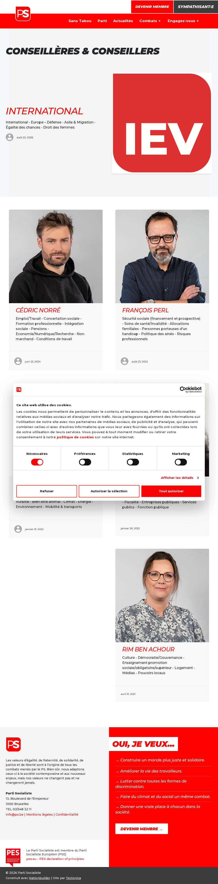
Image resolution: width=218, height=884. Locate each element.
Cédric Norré (38, 310)
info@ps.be (14, 814)
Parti (102, 21)
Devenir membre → (141, 829)
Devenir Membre (152, 7)
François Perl (145, 310)
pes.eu (31, 859)
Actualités (123, 21)
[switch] (85, 462)
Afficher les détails (177, 478)
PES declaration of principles (61, 859)
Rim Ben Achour (148, 649)
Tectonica (73, 878)
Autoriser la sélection (109, 491)
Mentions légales (39, 814)
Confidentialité (67, 814)
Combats (148, 21)
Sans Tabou (80, 21)
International (44, 111)
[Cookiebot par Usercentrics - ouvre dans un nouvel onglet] (183, 389)
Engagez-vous (181, 21)
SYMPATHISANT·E (196, 6)
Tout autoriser (171, 491)
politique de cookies (75, 437)
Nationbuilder (39, 878)
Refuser (47, 491)
